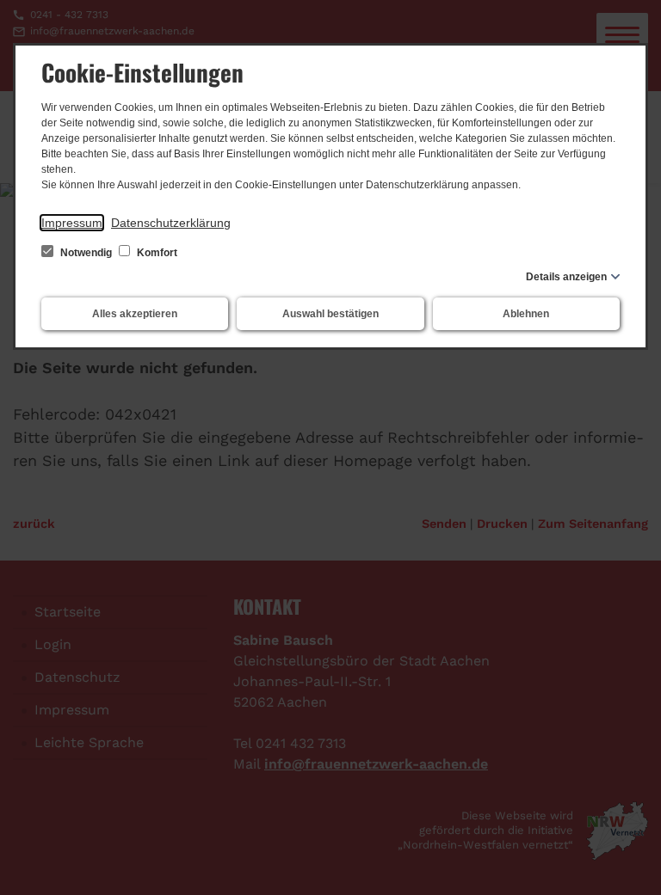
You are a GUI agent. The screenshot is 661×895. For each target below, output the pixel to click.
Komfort (155, 253)
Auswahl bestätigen (330, 314)
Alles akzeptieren (134, 314)
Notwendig (86, 253)
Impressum (71, 223)
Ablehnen (526, 314)
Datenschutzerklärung (171, 223)
